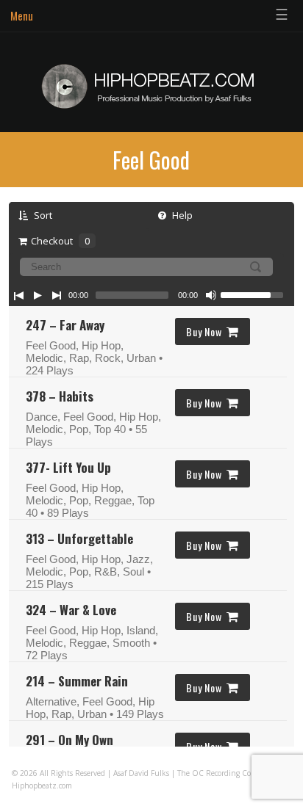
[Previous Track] (18, 295)
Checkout (60, 240)
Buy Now (203, 331)
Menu (21, 15)
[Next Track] (57, 295)
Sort (42, 215)
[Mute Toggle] (211, 295)
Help (181, 215)
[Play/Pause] (37, 295)
